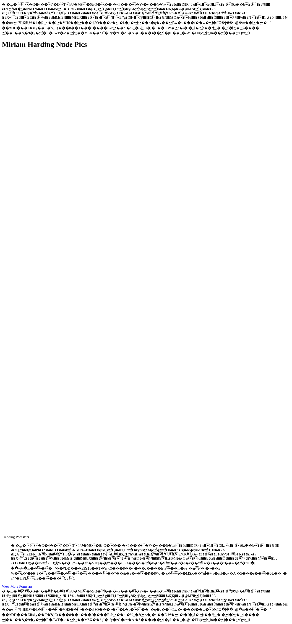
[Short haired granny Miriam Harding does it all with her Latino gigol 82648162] (45, 409)
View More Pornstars (17, 586)
